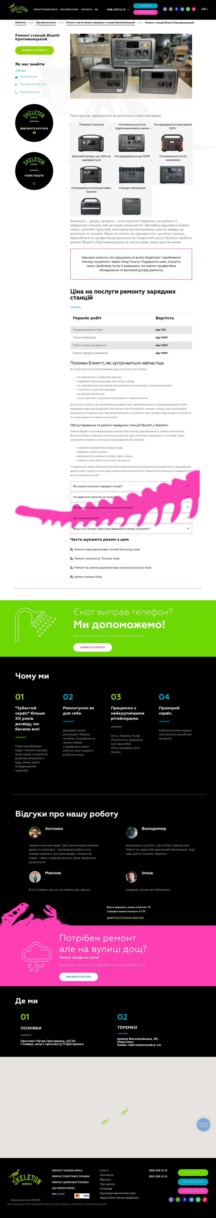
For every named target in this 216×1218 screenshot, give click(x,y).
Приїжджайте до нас (33, 84)
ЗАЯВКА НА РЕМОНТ (34, 50)
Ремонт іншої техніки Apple (49, 458)
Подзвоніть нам (29, 92)
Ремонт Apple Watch (45, 454)
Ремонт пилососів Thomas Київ (97, 558)
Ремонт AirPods (42, 450)
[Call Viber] (165, 9)
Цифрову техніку (69, 439)
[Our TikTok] (194, 9)
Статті (98, 431)
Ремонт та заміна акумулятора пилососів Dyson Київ (113, 568)
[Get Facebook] (176, 9)
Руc (54, 1194)
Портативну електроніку (74, 453)
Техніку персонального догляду (73, 497)
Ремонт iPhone (42, 431)
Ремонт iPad (40, 435)
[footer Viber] (171, 1199)
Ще (96, 9)
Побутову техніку (70, 435)
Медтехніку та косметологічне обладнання (76, 491)
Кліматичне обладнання (73, 460)
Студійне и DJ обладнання (75, 468)
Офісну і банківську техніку (75, 472)
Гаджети (65, 464)
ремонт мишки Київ (88, 577)
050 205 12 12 (158, 1176)
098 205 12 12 (116, 9)
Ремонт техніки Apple (46, 9)
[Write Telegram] (182, 9)
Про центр (100, 443)
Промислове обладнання (74, 480)
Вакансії (99, 446)
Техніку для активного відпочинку (73, 485)
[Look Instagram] (171, 9)
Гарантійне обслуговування (110, 454)
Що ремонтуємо (69, 9)
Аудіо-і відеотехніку (71, 456)
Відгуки (99, 439)
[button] (123, 1112)
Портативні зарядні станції (75, 431)
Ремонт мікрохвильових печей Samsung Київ (107, 549)
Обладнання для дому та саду (74, 448)
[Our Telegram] (191, 1199)
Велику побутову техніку (74, 476)
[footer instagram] (177, 1199)
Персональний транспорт (74, 443)
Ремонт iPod (40, 439)
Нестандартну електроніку (75, 502)
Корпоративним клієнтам (109, 450)
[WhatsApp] (188, 9)
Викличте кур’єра (78, 977)
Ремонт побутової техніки (70, 1176)
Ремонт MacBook (43, 446)
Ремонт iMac (40, 443)
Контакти (86, 9)
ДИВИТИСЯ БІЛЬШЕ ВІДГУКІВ (125, 918)
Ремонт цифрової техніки (70, 1182)
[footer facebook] (184, 1199)
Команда (100, 435)
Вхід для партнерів (105, 458)
